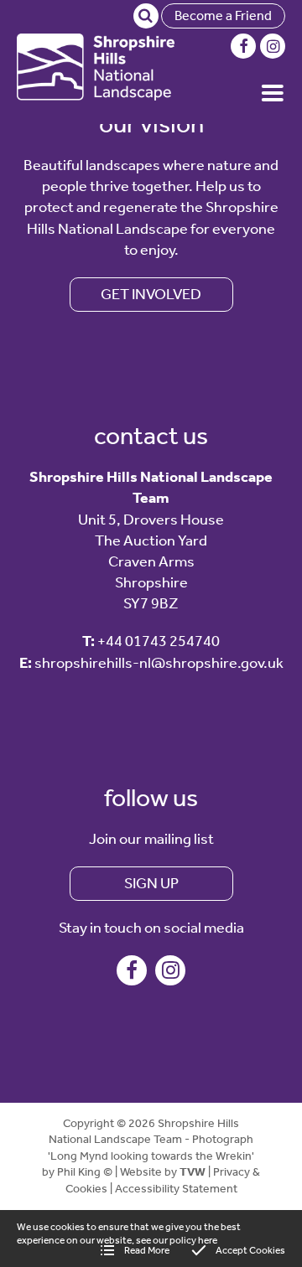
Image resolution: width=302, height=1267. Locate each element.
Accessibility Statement (176, 1189)
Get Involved (151, 294)
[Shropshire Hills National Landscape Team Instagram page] (272, 46)
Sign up (151, 883)
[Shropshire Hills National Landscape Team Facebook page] (243, 46)
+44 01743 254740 (158, 641)
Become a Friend (223, 15)
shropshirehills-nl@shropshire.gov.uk (159, 663)
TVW (193, 1172)
